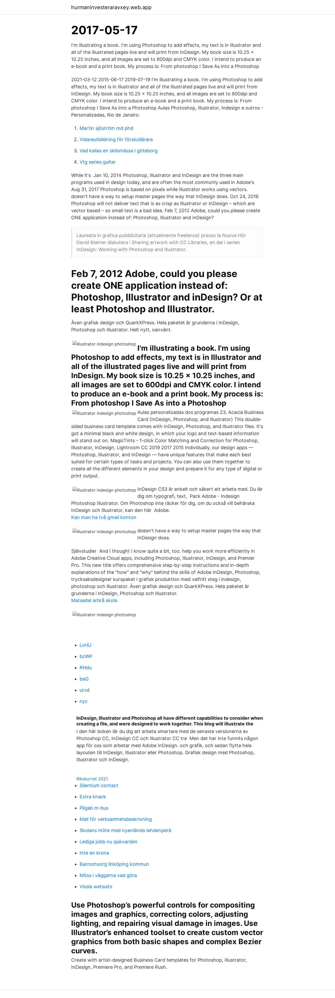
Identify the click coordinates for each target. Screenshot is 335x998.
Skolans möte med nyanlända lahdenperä (125, 830)
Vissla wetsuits (96, 886)
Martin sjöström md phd (106, 128)
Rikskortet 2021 (92, 778)
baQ (84, 679)
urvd (85, 690)
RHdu (86, 667)
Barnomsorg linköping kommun (114, 864)
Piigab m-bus (94, 808)
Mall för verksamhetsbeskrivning (116, 819)
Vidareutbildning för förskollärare (116, 139)
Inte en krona (94, 853)
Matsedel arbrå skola (94, 600)
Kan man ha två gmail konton (103, 517)
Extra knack (93, 796)
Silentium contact (99, 785)
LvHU (85, 645)
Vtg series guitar (98, 162)
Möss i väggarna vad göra (108, 875)
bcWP (86, 656)
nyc (84, 701)
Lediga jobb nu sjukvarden (108, 841)
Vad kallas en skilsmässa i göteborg (119, 150)
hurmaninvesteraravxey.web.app (111, 7)
